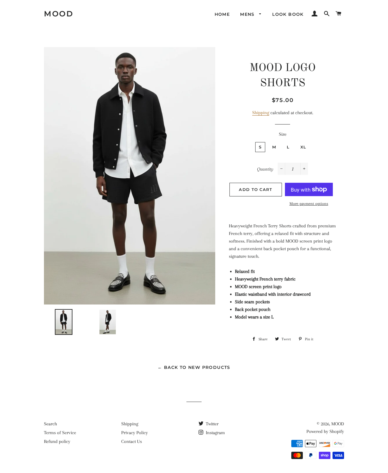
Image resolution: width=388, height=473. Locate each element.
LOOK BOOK (288, 14)
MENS (248, 14)
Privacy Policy (134, 432)
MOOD (58, 13)
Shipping (260, 112)
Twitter (212, 424)
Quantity (265, 169)
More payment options (308, 203)
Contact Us (131, 441)
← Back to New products (194, 367)
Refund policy (57, 441)
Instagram (215, 432)
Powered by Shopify (325, 431)
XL (303, 147)
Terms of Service (60, 432)
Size (282, 134)
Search (50, 424)
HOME (222, 14)
